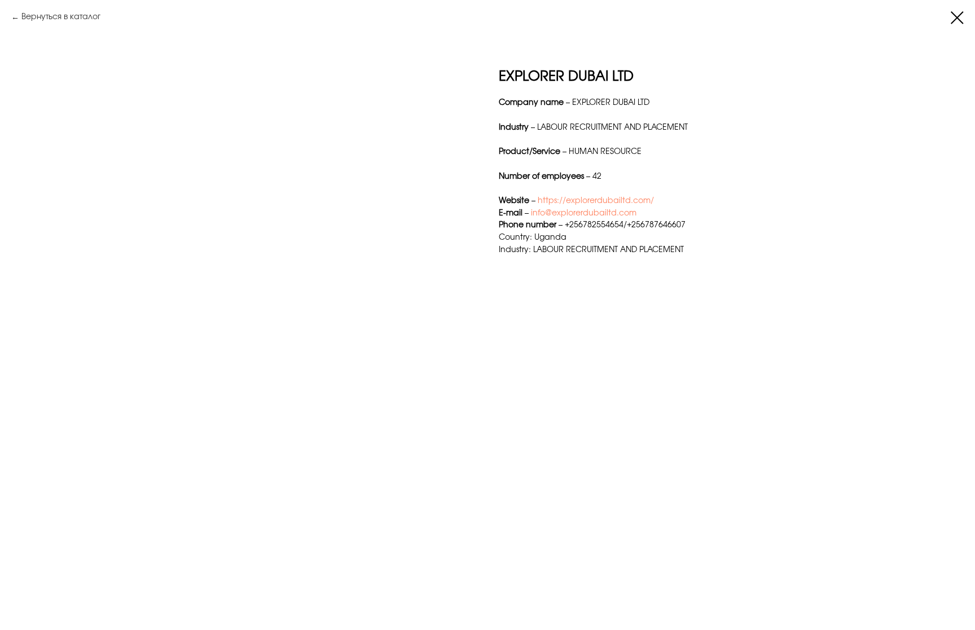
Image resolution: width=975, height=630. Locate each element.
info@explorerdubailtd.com (583, 213)
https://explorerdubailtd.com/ (596, 201)
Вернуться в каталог (60, 17)
